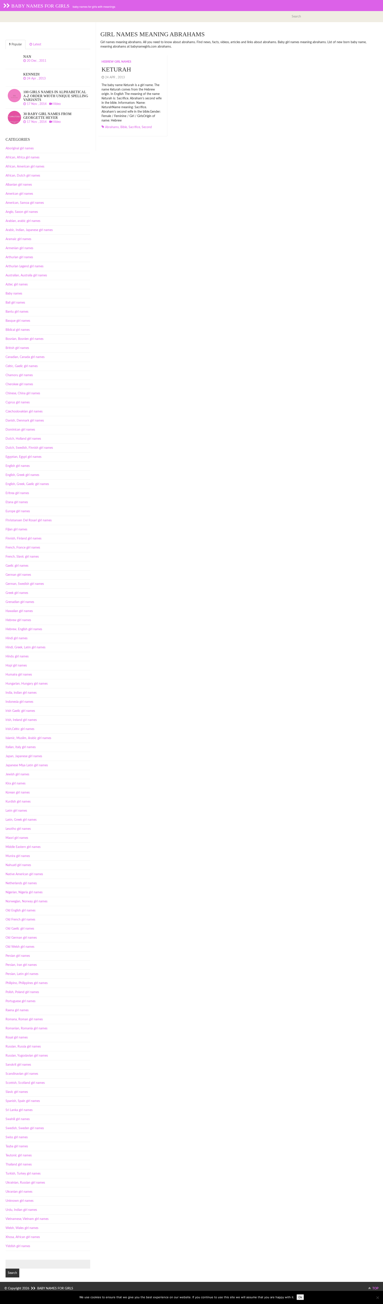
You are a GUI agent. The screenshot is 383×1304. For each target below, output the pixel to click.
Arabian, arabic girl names (23, 221)
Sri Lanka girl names (19, 1110)
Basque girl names (18, 320)
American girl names (19, 193)
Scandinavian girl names (22, 1073)
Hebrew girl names (116, 61)
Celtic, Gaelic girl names (22, 366)
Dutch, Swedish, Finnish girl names (29, 447)
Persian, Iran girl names (21, 965)
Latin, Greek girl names (21, 819)
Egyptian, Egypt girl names (23, 456)
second (147, 127)
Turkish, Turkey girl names (23, 1173)
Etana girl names (17, 502)
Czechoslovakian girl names (24, 411)
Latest (36, 44)
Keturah (116, 69)
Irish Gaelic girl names (20, 711)
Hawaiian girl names (19, 611)
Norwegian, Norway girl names (26, 901)
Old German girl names (21, 937)
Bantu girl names (17, 311)
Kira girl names (15, 783)
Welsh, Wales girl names (22, 1228)
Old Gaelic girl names (20, 928)
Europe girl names (18, 511)
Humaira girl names (19, 674)
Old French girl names (20, 919)
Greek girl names (17, 593)
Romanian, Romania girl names (26, 1028)
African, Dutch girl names (23, 175)
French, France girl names (23, 547)
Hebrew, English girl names (24, 629)
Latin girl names (16, 810)
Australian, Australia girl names (26, 275)
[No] (377, 1297)
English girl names (18, 466)
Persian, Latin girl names (22, 974)
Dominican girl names (20, 429)
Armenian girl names (19, 248)
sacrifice (134, 127)
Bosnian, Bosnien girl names (24, 339)
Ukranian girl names (19, 1191)
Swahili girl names (18, 1119)
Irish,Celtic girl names (20, 729)
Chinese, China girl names (23, 393)
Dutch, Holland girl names (23, 438)
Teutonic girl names (19, 1155)
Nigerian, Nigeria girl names (24, 892)
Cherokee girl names (19, 384)
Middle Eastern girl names (23, 847)
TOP (375, 1288)
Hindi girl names (16, 638)
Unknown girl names (19, 1200)
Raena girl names (17, 1010)
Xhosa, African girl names (23, 1237)
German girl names (18, 574)
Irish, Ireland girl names (21, 720)
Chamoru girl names (19, 375)
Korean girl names (18, 792)
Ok (300, 1297)
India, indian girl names (21, 692)
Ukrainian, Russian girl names (25, 1182)
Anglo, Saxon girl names (22, 212)
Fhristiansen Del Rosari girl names (29, 520)
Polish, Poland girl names (22, 992)
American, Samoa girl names (25, 202)
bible (123, 127)
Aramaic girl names (18, 239)
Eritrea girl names (17, 493)
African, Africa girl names (22, 157)
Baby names (14, 293)
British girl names (17, 348)
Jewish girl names (17, 774)
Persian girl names (18, 955)
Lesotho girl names (18, 828)
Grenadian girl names (20, 602)
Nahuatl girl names (18, 865)
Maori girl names (17, 838)
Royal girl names (17, 1037)
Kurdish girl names (18, 801)
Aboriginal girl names (20, 148)
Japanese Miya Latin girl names (27, 765)
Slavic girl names (17, 1092)
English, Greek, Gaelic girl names (27, 484)
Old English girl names (20, 910)
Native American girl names (24, 874)
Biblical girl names (18, 329)
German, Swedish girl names (25, 584)
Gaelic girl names (17, 565)
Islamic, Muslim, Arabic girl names (28, 738)
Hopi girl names (16, 665)
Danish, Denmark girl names (25, 420)
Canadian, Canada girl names (25, 357)
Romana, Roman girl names (24, 1019)
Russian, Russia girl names (23, 1046)
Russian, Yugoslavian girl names (27, 1055)
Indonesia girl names (19, 701)
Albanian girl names (19, 184)
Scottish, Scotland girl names (25, 1082)
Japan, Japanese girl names (24, 756)
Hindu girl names (17, 656)
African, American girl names (25, 166)
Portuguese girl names (20, 1001)
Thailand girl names (19, 1164)
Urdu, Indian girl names (21, 1210)
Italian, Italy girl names (21, 747)
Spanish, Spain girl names (23, 1101)
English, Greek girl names (22, 475)
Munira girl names (18, 856)
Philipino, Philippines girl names (27, 983)
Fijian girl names (16, 529)
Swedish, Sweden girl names (25, 1128)
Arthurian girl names (19, 257)
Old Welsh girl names (20, 946)
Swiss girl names (17, 1137)
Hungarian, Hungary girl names (27, 683)
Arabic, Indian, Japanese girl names (29, 230)
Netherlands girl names (21, 883)
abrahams (112, 127)
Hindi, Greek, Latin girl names (25, 647)
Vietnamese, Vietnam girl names (27, 1219)
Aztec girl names (17, 284)
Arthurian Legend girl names (24, 266)
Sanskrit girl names (18, 1064)
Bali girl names (15, 302)
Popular (16, 44)
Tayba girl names (17, 1146)
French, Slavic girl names (22, 556)
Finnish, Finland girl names (23, 538)
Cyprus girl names (18, 402)
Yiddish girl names (18, 1246)
